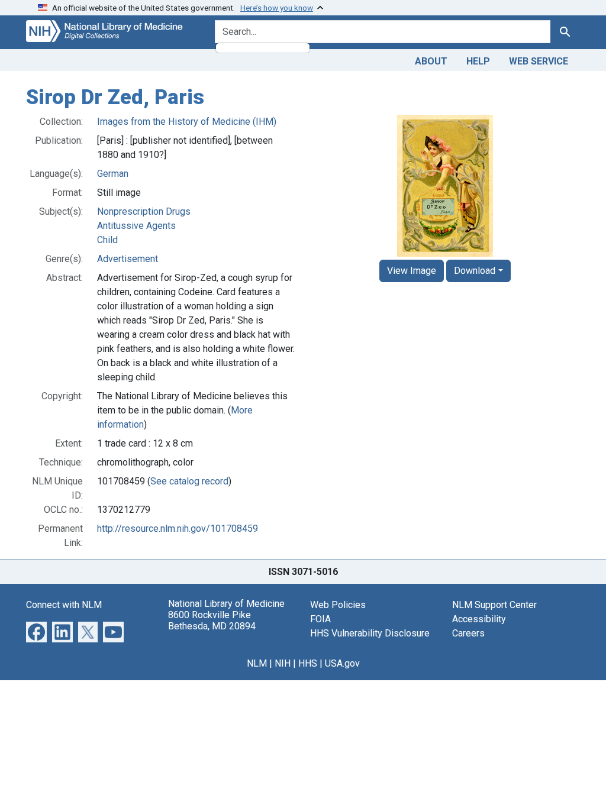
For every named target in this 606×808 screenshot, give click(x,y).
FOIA (320, 619)
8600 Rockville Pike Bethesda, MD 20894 (212, 620)
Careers (468, 633)
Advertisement (127, 258)
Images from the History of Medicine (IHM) (186, 121)
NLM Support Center (494, 604)
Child (107, 239)
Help (478, 61)
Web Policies (338, 604)
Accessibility (479, 619)
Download (474, 270)
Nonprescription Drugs (144, 211)
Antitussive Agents (136, 225)
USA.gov (342, 663)
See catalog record (189, 481)
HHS (307, 663)
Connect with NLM (64, 604)
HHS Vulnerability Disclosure (370, 633)
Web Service (538, 61)
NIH (283, 663)
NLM (257, 663)
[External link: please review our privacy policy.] (36, 630)
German (112, 173)
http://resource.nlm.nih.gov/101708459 (177, 528)
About (431, 61)
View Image (411, 270)
